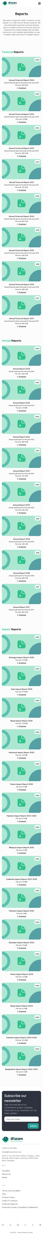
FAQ (4, 1194)
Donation (6, 1171)
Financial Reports (10, 1204)
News (4, 1177)
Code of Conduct (9, 1200)
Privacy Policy (8, 1197)
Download (22, 88)
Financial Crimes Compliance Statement (20, 1207)
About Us (6, 1174)
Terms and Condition (11, 1190)
